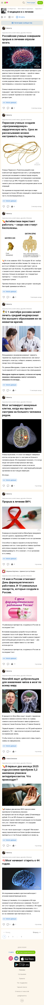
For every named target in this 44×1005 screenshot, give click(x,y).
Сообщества (11, 8)
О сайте (11, 952)
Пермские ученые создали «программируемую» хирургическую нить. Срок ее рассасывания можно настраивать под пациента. (19, 129)
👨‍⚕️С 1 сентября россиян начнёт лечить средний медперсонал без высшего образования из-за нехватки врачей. (21, 317)
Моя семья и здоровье (25, 8)
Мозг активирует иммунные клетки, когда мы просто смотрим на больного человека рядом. (21, 410)
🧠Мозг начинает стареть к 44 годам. (21, 862)
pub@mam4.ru (22, 996)
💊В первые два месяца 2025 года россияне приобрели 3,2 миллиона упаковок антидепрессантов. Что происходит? (20, 773)
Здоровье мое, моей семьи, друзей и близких (17, 33)
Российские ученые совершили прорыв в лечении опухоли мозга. (21, 39)
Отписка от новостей (22, 991)
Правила (22, 978)
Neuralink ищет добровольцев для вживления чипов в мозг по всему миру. (21, 682)
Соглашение (22, 974)
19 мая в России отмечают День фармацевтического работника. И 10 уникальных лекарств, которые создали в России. (20, 586)
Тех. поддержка (22, 983)
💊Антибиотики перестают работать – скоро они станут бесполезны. (19, 225)
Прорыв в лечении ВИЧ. (16, 501)
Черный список (22, 987)
